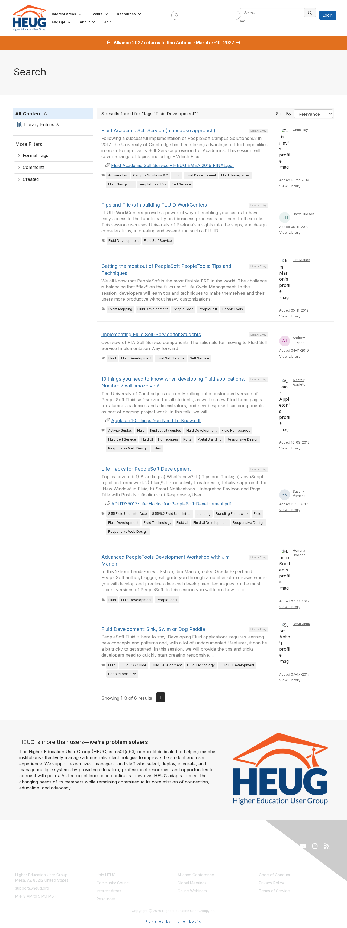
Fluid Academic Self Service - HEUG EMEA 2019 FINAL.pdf (172, 165)
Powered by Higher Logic (174, 921)
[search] (177, 15)
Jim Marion (301, 260)
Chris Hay (300, 130)
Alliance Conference (196, 874)
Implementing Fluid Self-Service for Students (151, 334)
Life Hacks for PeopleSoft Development (146, 469)
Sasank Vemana (299, 493)
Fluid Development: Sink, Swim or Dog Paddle (153, 629)
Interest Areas (109, 890)
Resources (106, 899)
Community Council (113, 883)
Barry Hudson (303, 214)
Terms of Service (274, 890)
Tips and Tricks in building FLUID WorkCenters (154, 205)
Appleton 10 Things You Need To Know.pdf (156, 420)
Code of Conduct (274, 874)
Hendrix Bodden (299, 552)
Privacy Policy (271, 883)
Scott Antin (301, 624)
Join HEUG (106, 874)
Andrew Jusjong (299, 340)
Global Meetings (192, 883)
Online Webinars (192, 890)
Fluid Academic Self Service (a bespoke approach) (158, 130)
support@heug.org (32, 888)
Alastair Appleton (300, 382)
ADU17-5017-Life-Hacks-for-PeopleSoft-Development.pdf (171, 503)
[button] (67, 14)
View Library (289, 186)
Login (328, 15)
